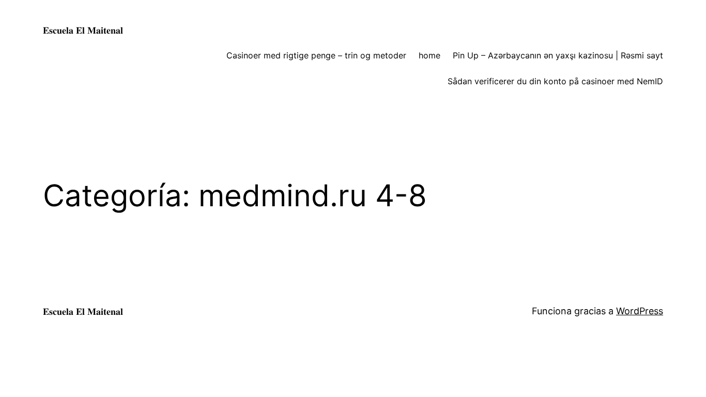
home (429, 55)
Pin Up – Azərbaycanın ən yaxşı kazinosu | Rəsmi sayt (558, 55)
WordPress (639, 311)
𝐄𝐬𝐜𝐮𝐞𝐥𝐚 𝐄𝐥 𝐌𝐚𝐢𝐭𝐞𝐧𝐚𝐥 (83, 30)
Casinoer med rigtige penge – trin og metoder (316, 55)
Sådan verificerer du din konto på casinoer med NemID (555, 81)
